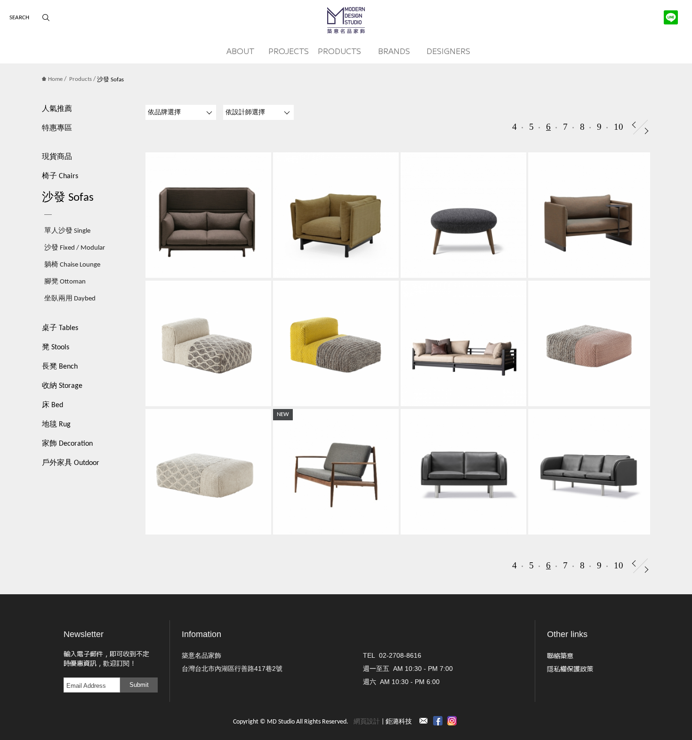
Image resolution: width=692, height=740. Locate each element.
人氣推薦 (57, 109)
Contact (423, 720)
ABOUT (240, 50)
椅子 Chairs (60, 176)
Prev (633, 124)
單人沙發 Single (67, 231)
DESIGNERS (448, 50)
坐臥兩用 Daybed (70, 298)
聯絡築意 (560, 655)
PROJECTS (288, 50)
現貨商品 (57, 157)
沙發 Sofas (68, 198)
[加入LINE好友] (671, 17)
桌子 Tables (60, 328)
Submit (139, 684)
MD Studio (346, 20)
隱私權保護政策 (570, 668)
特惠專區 (57, 128)
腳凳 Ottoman (65, 281)
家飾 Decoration (67, 444)
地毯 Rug (56, 424)
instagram (452, 720)
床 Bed (52, 405)
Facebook (438, 720)
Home (55, 79)
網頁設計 (367, 721)
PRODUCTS (339, 50)
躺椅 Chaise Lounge (72, 264)
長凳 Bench (60, 366)
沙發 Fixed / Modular (74, 248)
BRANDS (394, 50)
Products (80, 79)
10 (618, 127)
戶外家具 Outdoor (70, 463)
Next (646, 130)
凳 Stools (55, 347)
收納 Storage (62, 386)
